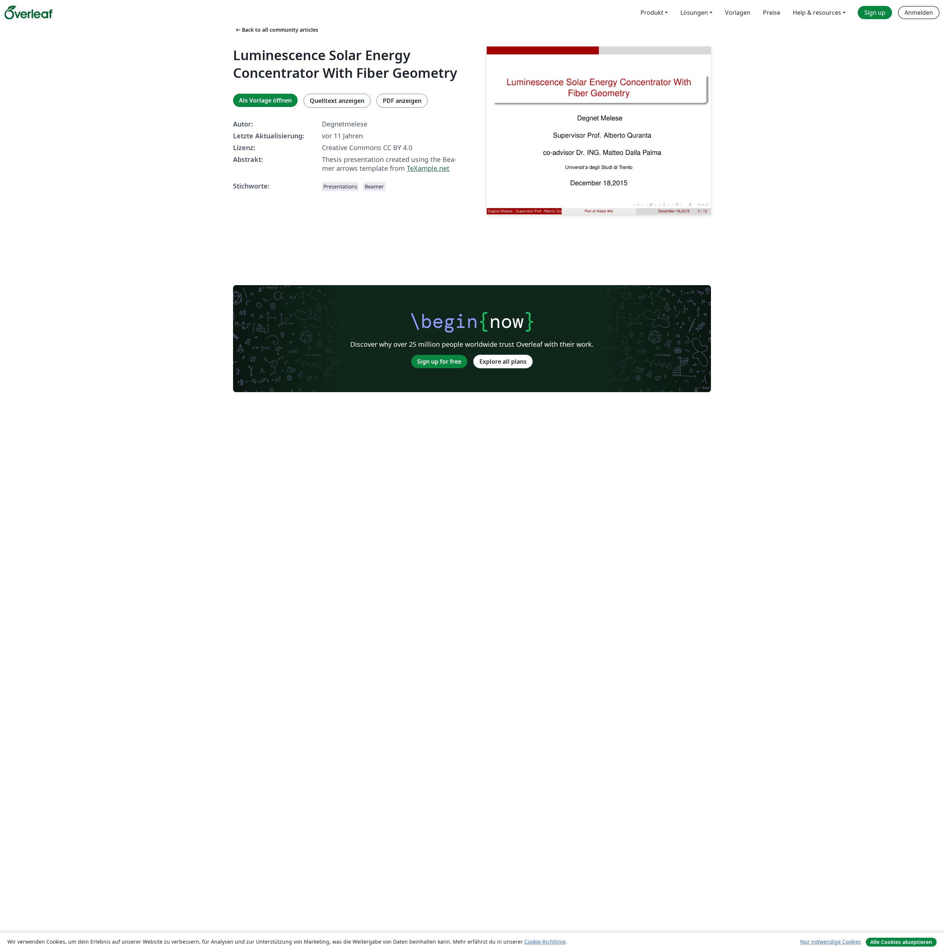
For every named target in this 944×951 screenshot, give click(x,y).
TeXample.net (428, 168)
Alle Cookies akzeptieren (901, 941)
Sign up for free (439, 361)
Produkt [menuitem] (652, 12)
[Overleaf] (28, 12)
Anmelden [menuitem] (919, 12)
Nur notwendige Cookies (830, 941)
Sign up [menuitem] (874, 12)
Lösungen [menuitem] (694, 12)
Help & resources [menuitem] (817, 12)
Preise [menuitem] (771, 12)
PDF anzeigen (402, 101)
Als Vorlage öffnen (265, 100)
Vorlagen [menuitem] (737, 12)
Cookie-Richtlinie (545, 941)
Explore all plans (503, 361)
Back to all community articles (276, 29)
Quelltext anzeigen (337, 101)
